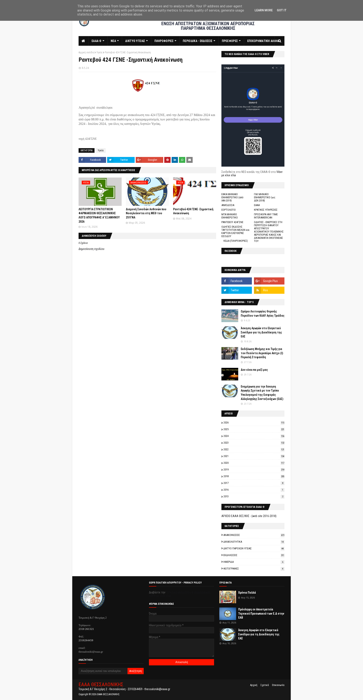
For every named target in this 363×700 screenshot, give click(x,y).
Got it (282, 10)
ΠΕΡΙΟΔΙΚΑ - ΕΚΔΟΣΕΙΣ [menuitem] (197, 41)
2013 (253, 496)
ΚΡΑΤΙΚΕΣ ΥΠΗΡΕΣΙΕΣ (266, 209)
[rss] (269, 290)
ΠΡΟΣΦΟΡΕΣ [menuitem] (230, 41)
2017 (253, 483)
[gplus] (269, 281)
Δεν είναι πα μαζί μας (254, 369)
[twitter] (236, 290)
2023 (254, 442)
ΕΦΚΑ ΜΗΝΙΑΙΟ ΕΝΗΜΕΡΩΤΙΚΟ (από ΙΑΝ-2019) (232, 197)
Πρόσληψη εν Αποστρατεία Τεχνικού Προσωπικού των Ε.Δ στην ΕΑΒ (261, 613)
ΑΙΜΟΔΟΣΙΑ (227, 205)
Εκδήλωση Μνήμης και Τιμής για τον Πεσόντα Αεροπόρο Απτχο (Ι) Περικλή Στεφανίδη (262, 353)
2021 (254, 456)
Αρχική (253, 685)
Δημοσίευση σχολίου (91, 249)
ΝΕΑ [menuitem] (113, 41)
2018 (254, 476)
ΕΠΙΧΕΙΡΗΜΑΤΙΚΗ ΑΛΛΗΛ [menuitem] (263, 41)
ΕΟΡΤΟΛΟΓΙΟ (228, 209)
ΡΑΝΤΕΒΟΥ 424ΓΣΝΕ (232, 222)
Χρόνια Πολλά (247, 592)
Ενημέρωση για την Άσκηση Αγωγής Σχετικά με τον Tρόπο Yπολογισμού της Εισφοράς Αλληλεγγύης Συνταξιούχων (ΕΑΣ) (262, 393)
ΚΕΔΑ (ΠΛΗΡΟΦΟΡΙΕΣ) (236, 240)
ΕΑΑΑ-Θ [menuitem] (96, 41)
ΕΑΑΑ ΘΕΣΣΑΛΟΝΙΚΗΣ (101, 684)
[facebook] (236, 281)
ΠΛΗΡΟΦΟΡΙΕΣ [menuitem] (164, 41)
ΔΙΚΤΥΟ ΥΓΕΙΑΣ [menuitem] (135, 41)
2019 (254, 469)
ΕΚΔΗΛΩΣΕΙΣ (253, 555)
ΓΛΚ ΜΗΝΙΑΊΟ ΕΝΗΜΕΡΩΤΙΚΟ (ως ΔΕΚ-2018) (264, 197)
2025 (254, 429)
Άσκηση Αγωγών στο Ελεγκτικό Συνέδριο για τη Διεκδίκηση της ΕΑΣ (261, 332)
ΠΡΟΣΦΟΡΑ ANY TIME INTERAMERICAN (266, 216)
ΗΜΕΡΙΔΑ (253, 561)
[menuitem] (83, 41)
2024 (254, 436)
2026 (254, 422)
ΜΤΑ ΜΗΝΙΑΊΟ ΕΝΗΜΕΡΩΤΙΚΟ (229, 216)
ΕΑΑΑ (257, 205)
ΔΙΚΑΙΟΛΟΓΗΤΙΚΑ (253, 541)
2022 (254, 449)
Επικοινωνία (278, 685)
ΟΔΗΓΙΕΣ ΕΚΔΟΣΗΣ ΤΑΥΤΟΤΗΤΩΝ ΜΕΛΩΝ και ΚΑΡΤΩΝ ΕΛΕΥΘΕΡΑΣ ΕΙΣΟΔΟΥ (235, 231)
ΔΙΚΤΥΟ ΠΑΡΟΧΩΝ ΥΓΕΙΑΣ (253, 548)
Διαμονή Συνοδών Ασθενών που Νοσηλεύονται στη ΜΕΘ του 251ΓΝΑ (146, 213)
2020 (254, 462)
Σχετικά (264, 685)
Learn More (264, 10)
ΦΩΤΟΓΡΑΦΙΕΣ (253, 568)
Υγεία (99, 52)
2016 (253, 489)
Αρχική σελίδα (86, 52)
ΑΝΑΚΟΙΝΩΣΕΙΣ (253, 535)
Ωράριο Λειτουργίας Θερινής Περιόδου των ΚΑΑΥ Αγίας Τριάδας (262, 313)
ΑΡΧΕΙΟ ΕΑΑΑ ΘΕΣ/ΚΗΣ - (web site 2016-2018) (248, 516)
